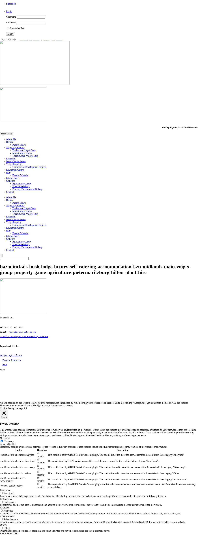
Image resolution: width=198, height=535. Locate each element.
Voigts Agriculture (15, 147)
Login (9, 11)
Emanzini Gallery (21, 186)
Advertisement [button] (7, 516)
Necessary (9, 441)
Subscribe (11, 3)
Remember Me (16, 28)
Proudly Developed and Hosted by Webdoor (24, 336)
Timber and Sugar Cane (24, 150)
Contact (10, 192)
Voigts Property (13, 164)
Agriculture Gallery (21, 183)
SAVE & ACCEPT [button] (9, 533)
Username (11, 16)
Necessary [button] (5, 438)
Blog (8, 172)
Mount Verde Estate (16, 161)
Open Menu (6, 134)
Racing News (19, 144)
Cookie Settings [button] (7, 408)
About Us (11, 139)
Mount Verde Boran (22, 153)
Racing (9, 142)
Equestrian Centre (15, 169)
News (4, 365)
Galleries (10, 181)
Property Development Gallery (27, 189)
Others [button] (3, 525)
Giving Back (12, 178)
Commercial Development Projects (29, 167)
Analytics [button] (4, 507)
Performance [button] (6, 499)
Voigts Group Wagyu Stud (25, 156)
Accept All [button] (21, 408)
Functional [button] (5, 490)
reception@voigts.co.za (22, 332)
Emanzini (10, 158)
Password (11, 22)
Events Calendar (20, 175)
